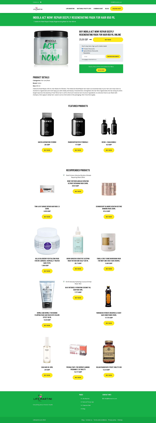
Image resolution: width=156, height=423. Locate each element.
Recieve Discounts (113, 56)
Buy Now (108, 39)
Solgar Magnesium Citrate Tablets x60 (109, 367)
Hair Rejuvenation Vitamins (47, 142)
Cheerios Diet (98, 8)
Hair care (43, 80)
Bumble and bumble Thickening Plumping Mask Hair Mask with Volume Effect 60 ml (47, 315)
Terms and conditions (100, 420)
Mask (48, 80)
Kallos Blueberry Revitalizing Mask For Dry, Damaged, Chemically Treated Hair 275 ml (47, 260)
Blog (107, 8)
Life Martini (70, 8)
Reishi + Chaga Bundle (109, 142)
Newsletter (86, 53)
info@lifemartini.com (116, 2)
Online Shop (116, 8)
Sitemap (119, 420)
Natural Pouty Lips (84, 8)
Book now (101, 70)
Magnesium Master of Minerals (78, 142)
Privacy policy (112, 420)
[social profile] (40, 2)
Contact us (89, 420)
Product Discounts (89, 49)
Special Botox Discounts (90, 51)
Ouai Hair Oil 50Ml (47, 367)
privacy (86, 59)
